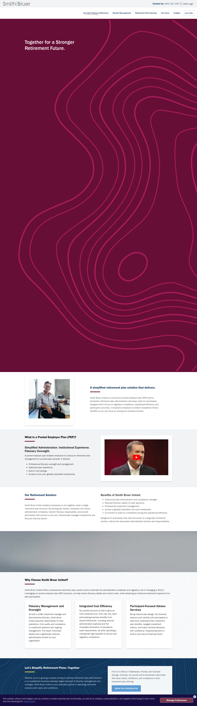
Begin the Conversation (126, 688)
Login (188, 3)
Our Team (165, 13)
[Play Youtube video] (136, 457)
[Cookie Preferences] (3, 701)
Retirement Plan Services (146, 13)
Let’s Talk (189, 13)
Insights (177, 13)
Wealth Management (122, 13)
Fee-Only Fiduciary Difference (95, 13)
